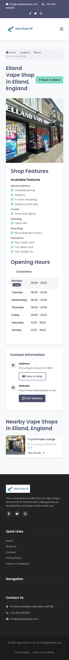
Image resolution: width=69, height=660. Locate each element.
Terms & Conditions (17, 563)
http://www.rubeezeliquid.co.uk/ (37, 390)
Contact (11, 552)
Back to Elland (50, 80)
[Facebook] (30, 13)
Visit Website (33, 398)
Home (12, 52)
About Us (11, 546)
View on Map (33, 376)
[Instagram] (41, 13)
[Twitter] (35, 13)
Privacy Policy (13, 558)
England (25, 52)
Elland (37, 52)
